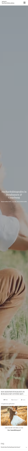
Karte (24, 399)
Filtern (6, 399)
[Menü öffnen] (24, 2)
